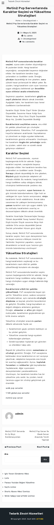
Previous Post (14, 447)
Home (18, 20)
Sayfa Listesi (10, 487)
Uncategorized (29, 20)
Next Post (42, 447)
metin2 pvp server (14, 398)
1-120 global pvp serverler (18, 393)
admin (30, 36)
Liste (7, 478)
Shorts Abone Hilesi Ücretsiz (17, 491)
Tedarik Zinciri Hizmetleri (19, 1)
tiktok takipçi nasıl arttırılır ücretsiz (20, 496)
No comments (28, 42)
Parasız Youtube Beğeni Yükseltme (20, 483)
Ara (6, 454)
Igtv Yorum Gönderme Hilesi (17, 474)
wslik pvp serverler (14, 388)
